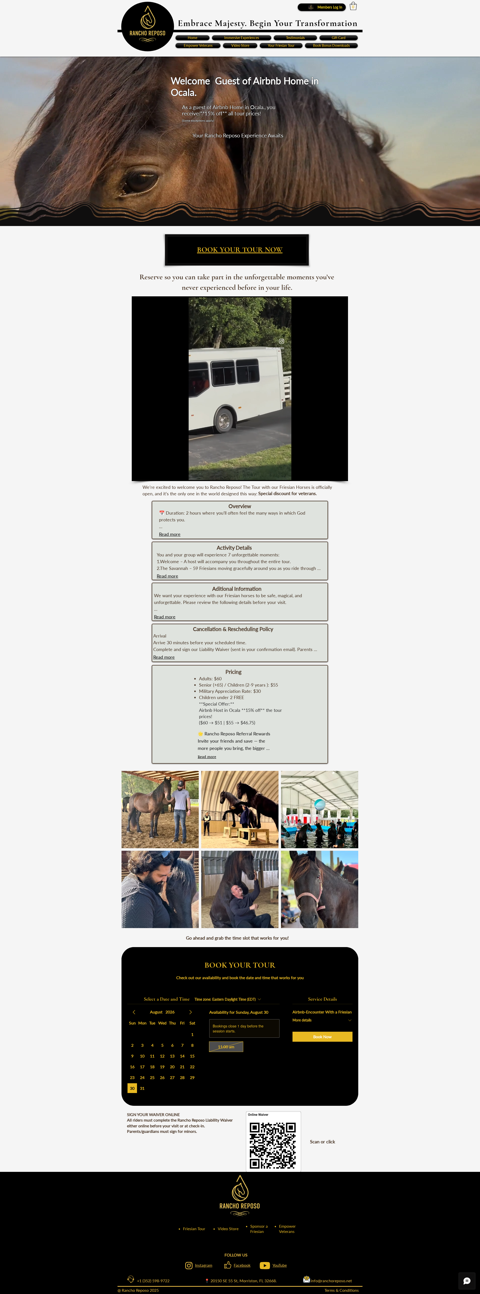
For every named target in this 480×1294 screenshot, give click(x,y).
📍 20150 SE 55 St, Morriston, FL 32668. (240, 1280)
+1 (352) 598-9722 (149, 1280)
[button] (353, 6)
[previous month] (134, 1012)
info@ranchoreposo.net (314, 1280)
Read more (169, 534)
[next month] (191, 1012)
